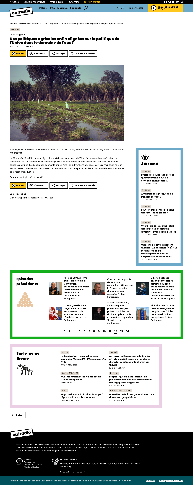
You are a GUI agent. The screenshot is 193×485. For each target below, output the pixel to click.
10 (104, 331)
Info (52, 8)
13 (121, 331)
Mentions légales (31, 467)
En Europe (15, 29)
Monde (64, 391)
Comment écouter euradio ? (72, 472)
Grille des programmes (34, 2)
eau (51, 197)
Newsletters (73, 2)
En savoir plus (124, 481)
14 (127, 331)
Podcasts (75, 8)
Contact (27, 459)
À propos (14, 2)
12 (115, 331)
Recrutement (29, 462)
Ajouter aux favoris (85, 53)
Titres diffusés (56, 2)
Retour (19, 415)
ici (41, 177)
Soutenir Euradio (92, 2)
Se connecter (136, 8)
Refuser (150, 481)
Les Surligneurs (51, 23)
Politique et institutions (120, 391)
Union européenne (19, 197)
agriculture (36, 197)
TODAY (161, 9)
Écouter (20, 53)
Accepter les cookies (171, 481)
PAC (46, 197)
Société (65, 352)
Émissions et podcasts (30, 23)
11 (110, 331)
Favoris (120, 8)
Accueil (13, 23)
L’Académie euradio (33, 464)
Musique (62, 8)
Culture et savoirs (70, 373)
